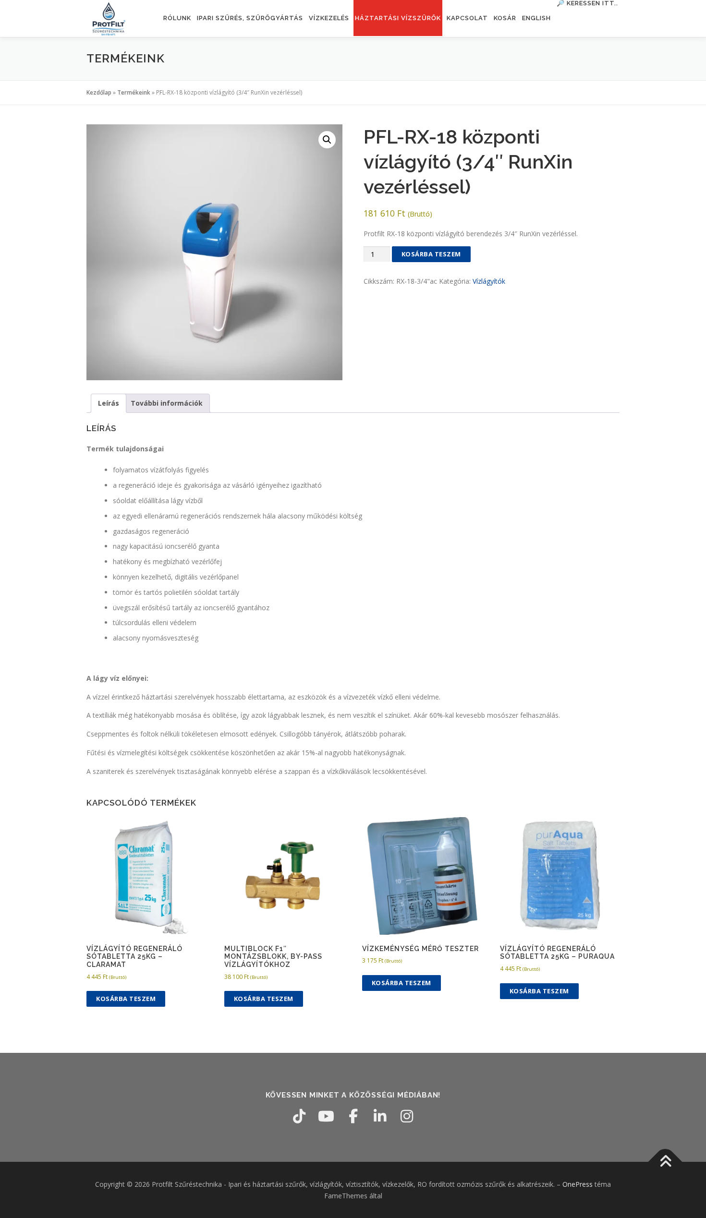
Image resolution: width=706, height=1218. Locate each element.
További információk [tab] (167, 403)
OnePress (577, 1184)
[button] (327, 139)
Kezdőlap (98, 92)
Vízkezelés (329, 18)
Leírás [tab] (108, 403)
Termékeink (133, 92)
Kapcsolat (467, 18)
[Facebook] (353, 1116)
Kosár (505, 18)
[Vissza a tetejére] (665, 1162)
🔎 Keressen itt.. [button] (587, 3)
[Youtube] (326, 1116)
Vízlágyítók (489, 281)
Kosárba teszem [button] (126, 998)
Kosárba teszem (431, 254)
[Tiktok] (299, 1116)
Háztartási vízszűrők (398, 18)
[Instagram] (407, 1116)
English (536, 18)
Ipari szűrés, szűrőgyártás (250, 18)
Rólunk (177, 18)
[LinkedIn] (380, 1116)
